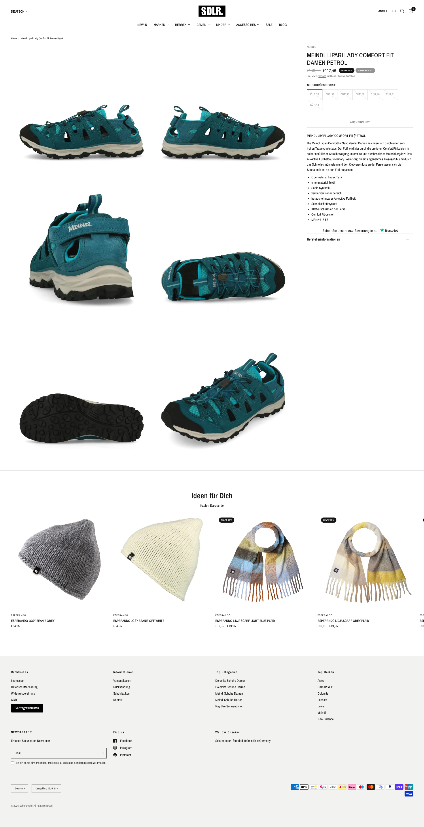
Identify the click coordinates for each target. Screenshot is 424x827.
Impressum (17, 680)
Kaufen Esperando (212, 505)
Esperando (18, 615)
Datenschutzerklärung (24, 687)
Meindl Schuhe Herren (228, 699)
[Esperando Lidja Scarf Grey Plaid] (365, 562)
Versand (322, 76)
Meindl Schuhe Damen (229, 693)
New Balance (326, 719)
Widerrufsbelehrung (23, 693)
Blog (283, 24)
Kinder (221, 24)
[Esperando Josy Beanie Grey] (59, 562)
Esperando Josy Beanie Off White (138, 620)
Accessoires (246, 24)
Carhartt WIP (325, 687)
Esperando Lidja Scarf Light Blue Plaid (245, 620)
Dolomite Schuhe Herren (230, 687)
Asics (321, 680)
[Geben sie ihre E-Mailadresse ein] (102, 753)
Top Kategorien (226, 672)
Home (14, 38)
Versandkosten (122, 680)
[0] (410, 11)
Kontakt (117, 699)
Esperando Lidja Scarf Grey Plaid (343, 620)
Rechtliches (19, 672)
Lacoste (322, 699)
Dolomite (323, 693)
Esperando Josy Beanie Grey (33, 620)
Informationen (123, 672)
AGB (14, 699)
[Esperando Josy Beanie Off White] (161, 562)
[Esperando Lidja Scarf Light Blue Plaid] (263, 562)
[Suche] (402, 11)
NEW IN (142, 24)
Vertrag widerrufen (27, 708)
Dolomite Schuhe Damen (230, 680)
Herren (181, 24)
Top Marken (326, 672)
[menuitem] (142, 25)
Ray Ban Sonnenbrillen (229, 706)
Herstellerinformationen (323, 239)
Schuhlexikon (121, 693)
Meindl (322, 712)
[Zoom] (143, 54)
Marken (159, 24)
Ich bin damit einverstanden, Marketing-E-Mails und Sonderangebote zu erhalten (61, 763)
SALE (269, 24)
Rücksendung (121, 687)
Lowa (321, 706)
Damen (201, 24)
